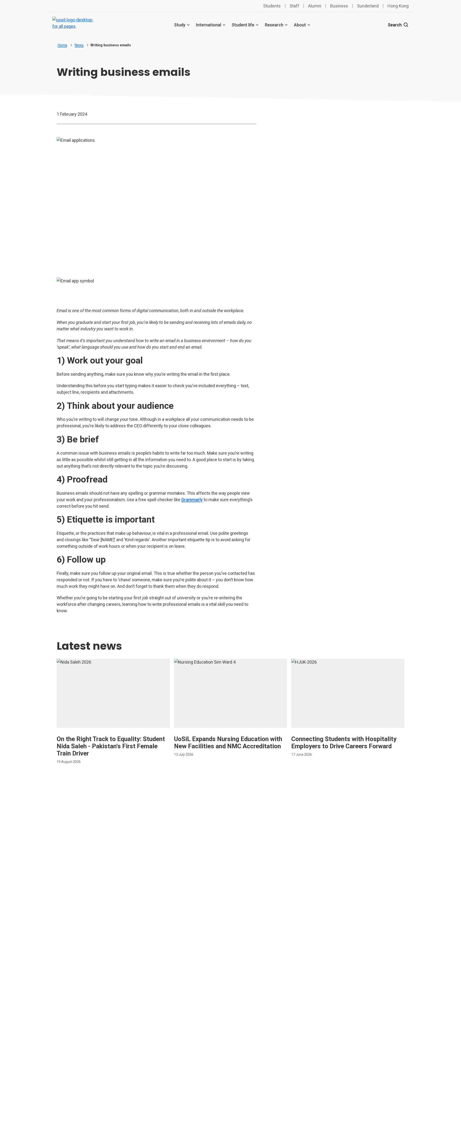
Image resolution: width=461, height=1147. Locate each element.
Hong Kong (398, 5)
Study (179, 24)
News (79, 45)
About (300, 24)
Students (272, 5)
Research (274, 24)
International (208, 24)
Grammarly (192, 499)
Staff (294, 5)
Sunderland (368, 5)
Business (339, 5)
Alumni (314, 5)
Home (62, 45)
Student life (243, 24)
